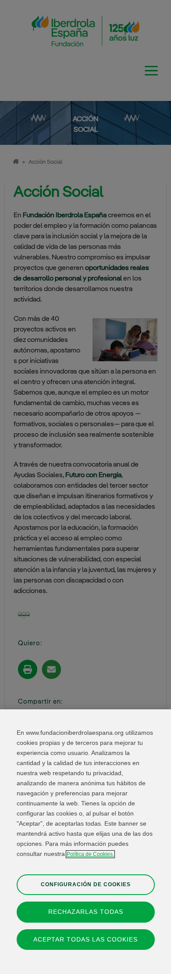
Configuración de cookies (86, 884)
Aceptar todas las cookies (85, 939)
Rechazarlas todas (85, 911)
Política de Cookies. (90, 854)
